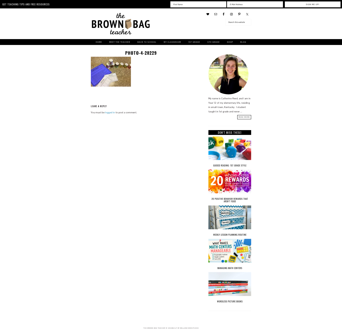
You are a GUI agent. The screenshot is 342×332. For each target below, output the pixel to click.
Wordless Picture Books (230, 301)
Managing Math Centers (229, 268)
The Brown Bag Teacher (121, 25)
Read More (244, 117)
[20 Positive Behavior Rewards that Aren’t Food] (229, 182)
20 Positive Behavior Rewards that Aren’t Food (229, 200)
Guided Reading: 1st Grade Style (229, 165)
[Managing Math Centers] (229, 251)
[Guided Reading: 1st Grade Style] (229, 148)
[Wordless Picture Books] (229, 284)
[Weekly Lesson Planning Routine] (229, 218)
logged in (110, 112)
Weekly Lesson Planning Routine (229, 234)
